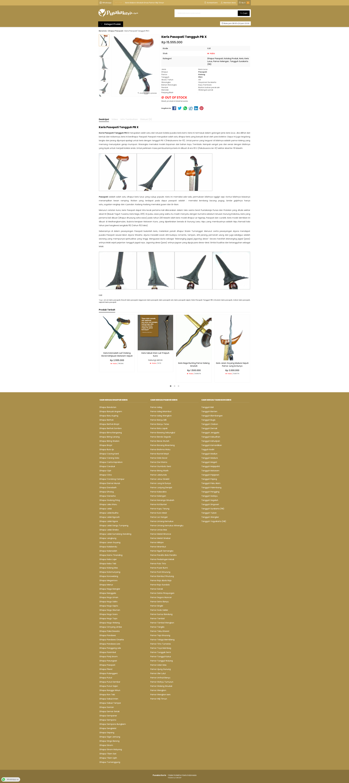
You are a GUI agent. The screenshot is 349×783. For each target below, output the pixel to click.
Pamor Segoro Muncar (161, 597)
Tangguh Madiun (209, 453)
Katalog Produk (231, 58)
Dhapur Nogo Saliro (109, 601)
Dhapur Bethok (107, 420)
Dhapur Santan (107, 707)
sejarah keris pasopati (107, 302)
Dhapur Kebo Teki (108, 563)
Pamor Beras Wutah (159, 441)
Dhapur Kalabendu (108, 546)
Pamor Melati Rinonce (160, 534)
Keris (241, 58)
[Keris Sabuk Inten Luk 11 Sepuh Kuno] (155, 332)
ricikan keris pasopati (241, 300)
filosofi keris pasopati (129, 300)
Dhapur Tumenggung (110, 762)
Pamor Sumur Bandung (161, 614)
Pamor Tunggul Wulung (161, 660)
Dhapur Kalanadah (108, 551)
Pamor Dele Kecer (158, 458)
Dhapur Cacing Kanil (109, 453)
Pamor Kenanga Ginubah (162, 500)
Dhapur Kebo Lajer (108, 559)
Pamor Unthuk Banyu (160, 677)
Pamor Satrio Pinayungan (162, 593)
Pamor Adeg (156, 407)
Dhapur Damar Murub (110, 483)
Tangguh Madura (209, 458)
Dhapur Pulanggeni (109, 673)
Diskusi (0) (146, 119)
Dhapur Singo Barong (109, 741)
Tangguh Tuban (209, 513)
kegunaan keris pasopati (148, 300)
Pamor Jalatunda (158, 474)
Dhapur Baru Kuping (109, 415)
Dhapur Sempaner (108, 715)
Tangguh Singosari (210, 504)
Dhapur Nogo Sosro (109, 614)
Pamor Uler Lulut (158, 673)
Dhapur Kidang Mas (109, 567)
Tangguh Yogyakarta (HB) (213, 521)
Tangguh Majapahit (210, 466)
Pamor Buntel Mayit (159, 453)
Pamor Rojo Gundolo (160, 584)
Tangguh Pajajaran (210, 474)
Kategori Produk (112, 24)
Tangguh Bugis (208, 420)
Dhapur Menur (106, 584)
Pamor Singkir (156, 605)
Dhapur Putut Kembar (110, 682)
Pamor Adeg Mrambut (161, 411)
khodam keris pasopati (223, 300)
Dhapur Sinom (106, 745)
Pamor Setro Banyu (159, 601)
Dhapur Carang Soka (109, 458)
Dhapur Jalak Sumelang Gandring (115, 534)
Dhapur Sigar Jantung (110, 736)
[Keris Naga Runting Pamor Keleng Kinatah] (194, 337)
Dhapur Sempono (108, 720)
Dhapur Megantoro (109, 580)
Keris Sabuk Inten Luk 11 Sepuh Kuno (155, 354)
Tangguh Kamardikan (211, 445)
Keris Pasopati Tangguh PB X (202, 300)
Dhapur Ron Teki (107, 694)
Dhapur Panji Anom (109, 656)
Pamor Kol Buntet (158, 504)
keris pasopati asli (166, 300)
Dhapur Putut (106, 677)
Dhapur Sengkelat (108, 728)
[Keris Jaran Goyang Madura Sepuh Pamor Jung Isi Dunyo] (232, 337)
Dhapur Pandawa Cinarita (112, 639)
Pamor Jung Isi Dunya (160, 483)
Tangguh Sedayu (209, 496)
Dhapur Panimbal (108, 652)
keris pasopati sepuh (182, 300)
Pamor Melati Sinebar (160, 538)
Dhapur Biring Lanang (110, 436)
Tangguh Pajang (209, 479)
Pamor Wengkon (158, 690)
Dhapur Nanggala (108, 593)
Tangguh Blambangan (212, 415)
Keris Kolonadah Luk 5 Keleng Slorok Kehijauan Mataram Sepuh (117, 354)
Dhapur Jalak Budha (109, 513)
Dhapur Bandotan (108, 407)
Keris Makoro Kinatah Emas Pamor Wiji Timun (144, 2)
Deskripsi (104, 119)
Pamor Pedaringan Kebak (162, 559)
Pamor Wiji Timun (158, 698)
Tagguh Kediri (207, 449)
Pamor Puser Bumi (159, 567)
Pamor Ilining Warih (159, 470)
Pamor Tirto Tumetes (160, 643)
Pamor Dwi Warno (158, 462)
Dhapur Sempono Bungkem (113, 724)
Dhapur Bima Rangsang (111, 432)
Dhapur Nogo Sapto (109, 605)
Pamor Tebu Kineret (159, 631)
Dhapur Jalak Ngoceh (110, 517)
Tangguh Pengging (210, 491)
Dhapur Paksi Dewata (110, 631)
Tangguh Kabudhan (210, 436)
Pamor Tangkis (157, 627)
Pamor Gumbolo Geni (160, 466)
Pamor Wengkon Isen (160, 694)
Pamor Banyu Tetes (159, 424)
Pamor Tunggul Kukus (160, 656)
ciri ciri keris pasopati (112, 300)
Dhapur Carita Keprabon (111, 462)
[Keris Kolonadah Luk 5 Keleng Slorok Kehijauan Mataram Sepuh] (117, 332)
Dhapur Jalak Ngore (109, 521)
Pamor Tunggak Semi (160, 652)
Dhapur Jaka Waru (108, 504)
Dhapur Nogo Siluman (110, 610)
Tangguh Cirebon (209, 424)
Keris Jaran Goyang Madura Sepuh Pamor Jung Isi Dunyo (232, 364)
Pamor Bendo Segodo (160, 436)
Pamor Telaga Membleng (162, 639)
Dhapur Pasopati (215, 58)
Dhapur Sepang (107, 732)
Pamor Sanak (156, 589)
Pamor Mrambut (158, 546)
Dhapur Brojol (106, 445)
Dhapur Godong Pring (110, 500)
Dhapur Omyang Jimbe (111, 627)
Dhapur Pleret (106, 669)
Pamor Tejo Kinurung (160, 635)
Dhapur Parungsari (108, 660)
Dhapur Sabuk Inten (109, 698)
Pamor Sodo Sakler (159, 610)
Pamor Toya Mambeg (160, 648)
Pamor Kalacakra (158, 491)
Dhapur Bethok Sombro (111, 428)
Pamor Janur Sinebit (159, 479)
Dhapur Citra (106, 474)
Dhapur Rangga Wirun (110, 690)
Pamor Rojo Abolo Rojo (161, 580)
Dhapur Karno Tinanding (111, 555)
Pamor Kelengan (221, 61)
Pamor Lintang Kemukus (161, 521)
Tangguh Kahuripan (210, 441)
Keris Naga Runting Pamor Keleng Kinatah (194, 364)
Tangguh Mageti (209, 462)
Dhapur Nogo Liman (109, 597)
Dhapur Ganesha (108, 496)
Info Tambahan (129, 119)
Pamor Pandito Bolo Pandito (163, 555)
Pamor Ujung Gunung (160, 669)
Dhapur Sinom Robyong (111, 749)
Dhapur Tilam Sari (108, 753)
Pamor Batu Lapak (159, 428)
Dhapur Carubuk (107, 466)
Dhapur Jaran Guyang (110, 542)
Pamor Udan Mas (158, 665)
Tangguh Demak (209, 428)
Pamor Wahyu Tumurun (161, 682)
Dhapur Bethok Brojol (109, 424)
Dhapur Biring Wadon (109, 441)
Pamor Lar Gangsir (159, 517)
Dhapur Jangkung (108, 538)
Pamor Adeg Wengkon (161, 415)
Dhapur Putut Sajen (109, 686)
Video (115, 119)
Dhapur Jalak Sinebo (109, 529)
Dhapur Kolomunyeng (110, 572)
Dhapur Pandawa (108, 635)
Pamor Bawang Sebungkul (162, 432)
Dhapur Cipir (105, 470)
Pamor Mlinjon (157, 542)
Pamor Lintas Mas (158, 529)
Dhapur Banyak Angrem (111, 411)
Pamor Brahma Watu (160, 449)
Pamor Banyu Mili (158, 420)
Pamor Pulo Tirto (158, 563)
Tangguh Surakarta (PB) (212, 508)
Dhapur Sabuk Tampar (110, 703)
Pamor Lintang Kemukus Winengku (166, 525)
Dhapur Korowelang (109, 576)
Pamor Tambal (157, 618)
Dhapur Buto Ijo (107, 449)
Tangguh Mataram (210, 470)
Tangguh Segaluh (209, 500)
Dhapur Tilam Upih (108, 758)
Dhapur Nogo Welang (110, 622)
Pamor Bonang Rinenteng (162, 445)
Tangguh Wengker (210, 517)
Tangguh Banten (209, 411)
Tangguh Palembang (211, 487)
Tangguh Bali (207, 407)
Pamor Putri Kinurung (160, 572)
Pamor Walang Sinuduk (161, 686)
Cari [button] (244, 13)
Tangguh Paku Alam (210, 483)
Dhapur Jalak (106, 508)
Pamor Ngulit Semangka (161, 551)
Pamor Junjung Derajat (161, 487)
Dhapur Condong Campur (112, 479)
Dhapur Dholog (107, 491)
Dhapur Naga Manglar (110, 589)
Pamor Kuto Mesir (158, 513)
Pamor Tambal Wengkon (162, 622)
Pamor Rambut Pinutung (162, 576)
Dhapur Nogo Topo (108, 618)
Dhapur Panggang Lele (110, 648)
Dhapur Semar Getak (110, 711)
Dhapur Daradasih (108, 487)
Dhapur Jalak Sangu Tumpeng (114, 525)
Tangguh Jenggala (210, 432)
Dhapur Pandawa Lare (110, 643)
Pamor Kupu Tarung (159, 508)
